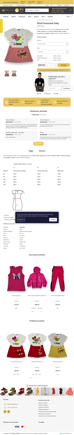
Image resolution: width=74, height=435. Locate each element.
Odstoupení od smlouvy (44, 414)
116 (18, 374)
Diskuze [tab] (42, 151)
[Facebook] (5, 411)
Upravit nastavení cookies (40, 433)
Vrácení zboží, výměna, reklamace (47, 416)
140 (57, 308)
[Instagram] (8, 411)
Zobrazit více (38, 143)
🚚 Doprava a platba (8, 5)
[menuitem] (6, 16)
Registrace (67, 5)
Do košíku (64, 65)
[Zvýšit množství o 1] (55, 65)
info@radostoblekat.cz (12, 404)
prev (4, 287)
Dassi (42, 26)
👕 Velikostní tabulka (20, 5)
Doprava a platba (42, 403)
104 (39, 374)
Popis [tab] (31, 151)
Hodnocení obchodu (38, 111)
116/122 (33, 308)
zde (46, 216)
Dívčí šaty (22, 227)
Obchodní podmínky (43, 409)
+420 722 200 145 (57, 10)
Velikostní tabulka (41, 37)
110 (14, 374)
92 (33, 374)
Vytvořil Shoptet (66, 433)
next (69, 287)
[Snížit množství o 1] (48, 65)
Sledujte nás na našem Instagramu (38, 386)
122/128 (39, 308)
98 (36, 374)
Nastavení (21, 219)
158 (16, 308)
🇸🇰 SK (47, 5)
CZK (52, 5)
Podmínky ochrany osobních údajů (47, 411)
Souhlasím (53, 219)
